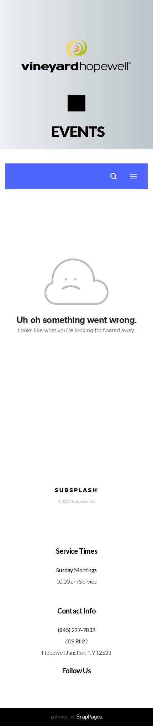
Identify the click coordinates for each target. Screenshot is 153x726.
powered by (76, 717)
